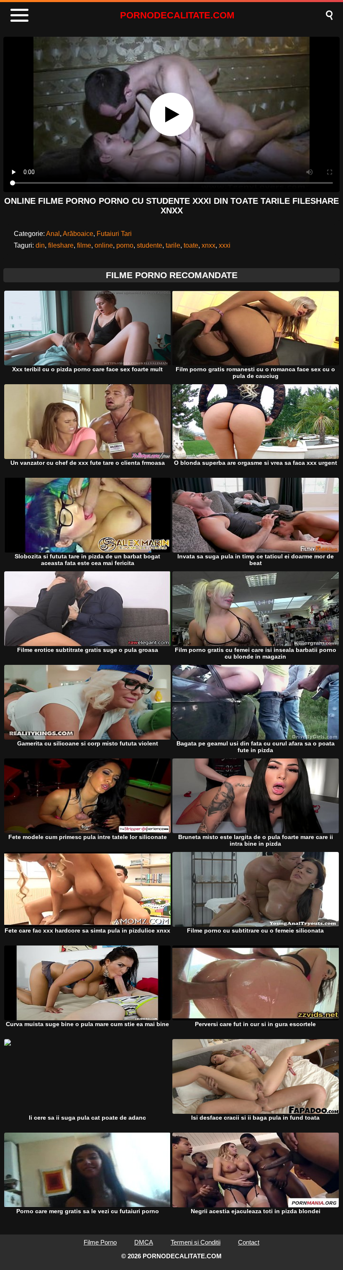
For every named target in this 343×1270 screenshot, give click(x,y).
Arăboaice (78, 233)
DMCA (143, 1242)
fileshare (61, 245)
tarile (173, 245)
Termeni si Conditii (195, 1242)
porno (124, 245)
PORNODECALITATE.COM (177, 15)
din (40, 245)
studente (149, 245)
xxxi (224, 245)
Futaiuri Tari (114, 233)
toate (191, 245)
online (104, 245)
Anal (53, 233)
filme (84, 245)
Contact (248, 1242)
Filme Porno (100, 1242)
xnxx (208, 245)
